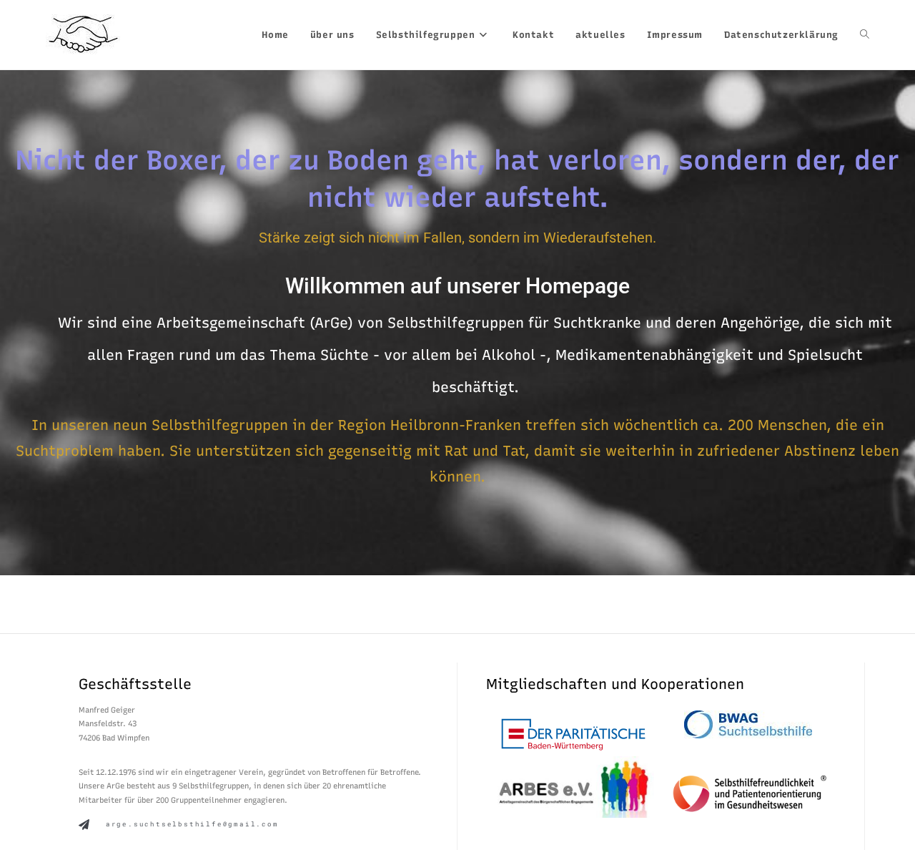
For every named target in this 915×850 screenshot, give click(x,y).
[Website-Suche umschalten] (864, 34)
